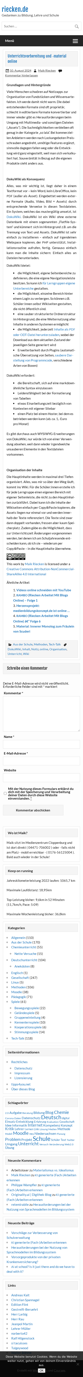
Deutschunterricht (24, 960)
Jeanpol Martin (22, 1324)
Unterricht (15, 654)
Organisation (58, 649)
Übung (9, 1148)
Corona (9, 1118)
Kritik (9, 1129)
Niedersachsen (45, 1133)
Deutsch (51, 1117)
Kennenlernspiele (26, 1022)
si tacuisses (19, 1343)
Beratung (27, 1113)
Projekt (26, 1139)
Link (36, 1129)
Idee (8, 1125)
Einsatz (10, 1121)
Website (10, 770)
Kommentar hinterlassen (21, 75)
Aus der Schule (23, 644)
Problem (13, 1139)
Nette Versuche (25, 953)
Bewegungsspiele (26, 1008)
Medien (52, 1129)
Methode (63, 1129)
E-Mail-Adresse (16, 753)
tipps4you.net (21, 1084)
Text (63, 1139)
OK (42, 1370)
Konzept (67, 1125)
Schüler (55, 1139)
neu (31, 1133)
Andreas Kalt (20, 1295)
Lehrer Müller (21, 1328)
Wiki (26, 654)
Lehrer (19, 1129)
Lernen (29, 1129)
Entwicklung (24, 1121)
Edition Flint (19, 1304)
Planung (61, 1133)
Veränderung (56, 1144)
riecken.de (15, 9)
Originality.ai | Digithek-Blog (31, 1194)
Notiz (35, 649)
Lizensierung (23, 1078)
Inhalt (26, 649)
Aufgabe (15, 1113)
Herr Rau (17, 1319)
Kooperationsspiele (28, 1027)
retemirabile (20, 1204)
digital (65, 1118)
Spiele (15, 1002)
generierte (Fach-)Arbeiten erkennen (38, 1242)
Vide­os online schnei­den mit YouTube (43, 590)
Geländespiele (24, 1013)
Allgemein (18, 937)
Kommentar (13, 693)
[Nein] (78, 1364)
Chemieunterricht (23, 947)
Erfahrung (40, 1121)
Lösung (44, 1129)
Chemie (61, 1112)
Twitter (71, 1139)
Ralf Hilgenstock (22, 1338)
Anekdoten (22, 966)
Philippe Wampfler (24, 1185)
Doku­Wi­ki (14, 217)
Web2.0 (68, 1144)
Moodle (16, 992)
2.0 (7, 1113)
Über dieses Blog (23, 1089)
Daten (17, 1118)
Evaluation (53, 1121)
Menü (9, 41)
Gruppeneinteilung (27, 1017)
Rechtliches (19, 1062)
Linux (15, 982)
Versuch (44, 1144)
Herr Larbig (19, 1314)
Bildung (39, 1113)
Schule (41, 1138)
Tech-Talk (55, 644)
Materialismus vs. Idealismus (53, 1170)
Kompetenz (51, 1125)
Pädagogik (18, 997)
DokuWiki (14, 649)
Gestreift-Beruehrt (24, 1309)
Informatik (19, 1125)
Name (9, 736)
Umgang (11, 1144)
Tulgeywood (19, 1348)
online (44, 649)
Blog (49, 1112)
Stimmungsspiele (26, 1032)
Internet (35, 1125)
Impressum (22, 1073)
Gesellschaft (20, 978)
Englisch (17, 973)
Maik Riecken (47, 70)
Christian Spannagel (25, 1300)
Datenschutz (23, 1068)
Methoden (40, 644)
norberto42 (19, 1333)
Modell (8, 1133)
